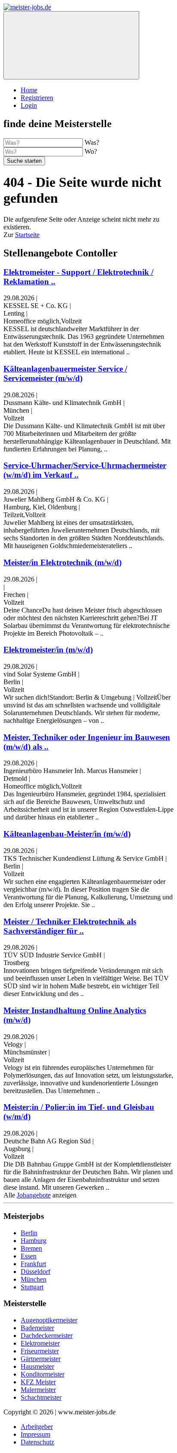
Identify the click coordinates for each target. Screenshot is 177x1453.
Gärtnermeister (41, 1358)
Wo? (91, 151)
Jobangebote (34, 1195)
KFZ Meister (38, 1382)
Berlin (29, 1233)
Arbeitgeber (37, 1426)
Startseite (27, 234)
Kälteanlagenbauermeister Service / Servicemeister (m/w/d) (65, 373)
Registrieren (37, 97)
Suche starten (24, 161)
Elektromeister (40, 1343)
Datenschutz (37, 1442)
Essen (29, 1256)
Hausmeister (37, 1366)
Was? (92, 142)
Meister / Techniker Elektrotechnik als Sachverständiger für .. (69, 926)
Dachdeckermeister (47, 1335)
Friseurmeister (40, 1351)
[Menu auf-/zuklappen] (71, 45)
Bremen (31, 1248)
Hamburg (33, 1240)
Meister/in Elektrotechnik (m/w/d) (62, 562)
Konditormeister (42, 1374)
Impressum (35, 1434)
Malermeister (38, 1389)
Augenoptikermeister (49, 1320)
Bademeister (37, 1327)
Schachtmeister (41, 1397)
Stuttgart (32, 1287)
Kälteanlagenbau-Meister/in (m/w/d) (67, 833)
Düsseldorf (35, 1271)
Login (29, 105)
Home (29, 90)
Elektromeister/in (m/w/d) (48, 649)
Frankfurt (33, 1263)
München (33, 1279)
